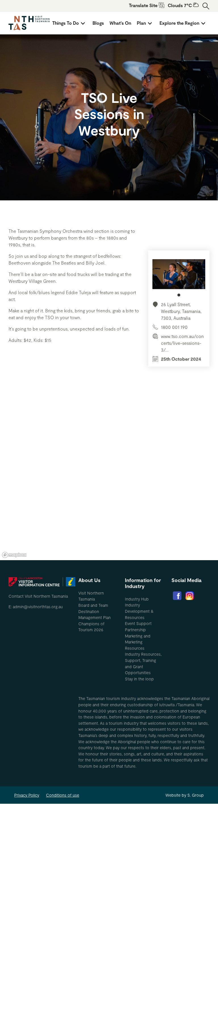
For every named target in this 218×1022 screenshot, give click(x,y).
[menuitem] (69, 23)
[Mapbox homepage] (14, 555)
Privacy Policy (26, 795)
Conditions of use (62, 795)
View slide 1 (178, 295)
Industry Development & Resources (139, 611)
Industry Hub (137, 599)
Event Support (138, 623)
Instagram (189, 595)
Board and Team (93, 605)
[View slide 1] (178, 278)
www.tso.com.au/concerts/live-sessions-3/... (182, 342)
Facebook (177, 595)
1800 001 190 (174, 327)
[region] (109, 474)
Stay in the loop (139, 678)
